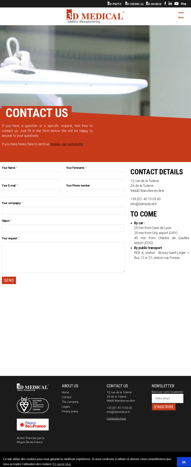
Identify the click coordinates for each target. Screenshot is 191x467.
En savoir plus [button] (62, 464)
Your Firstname (76, 167)
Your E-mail (10, 185)
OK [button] (184, 461)
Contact (66, 397)
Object (7, 220)
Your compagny (12, 203)
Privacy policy (70, 411)
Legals (66, 406)
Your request (10, 238)
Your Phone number (78, 185)
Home (65, 392)
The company (70, 402)
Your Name (10, 167)
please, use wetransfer (67, 144)
